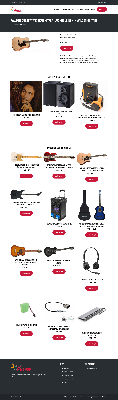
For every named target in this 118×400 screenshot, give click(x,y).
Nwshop (56, 9)
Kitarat (23, 25)
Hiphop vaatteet (68, 9)
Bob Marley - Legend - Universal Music (26, 115)
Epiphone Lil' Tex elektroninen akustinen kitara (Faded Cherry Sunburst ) (26, 262)
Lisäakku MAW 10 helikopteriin (26, 325)
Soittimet (16, 25)
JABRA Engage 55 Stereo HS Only (92, 279)
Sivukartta (103, 397)
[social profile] (24, 2)
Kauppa (101, 9)
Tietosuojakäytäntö (91, 397)
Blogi (93, 9)
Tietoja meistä (68, 379)
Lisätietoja (67, 48)
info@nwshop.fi (101, 2)
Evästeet (81, 397)
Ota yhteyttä (73, 397)
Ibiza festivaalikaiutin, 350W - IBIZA (59, 224)
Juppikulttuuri (83, 9)
